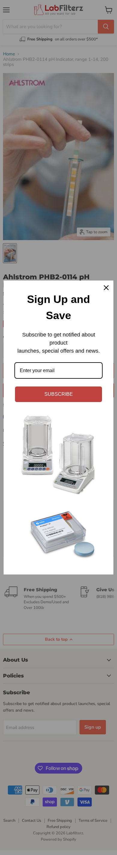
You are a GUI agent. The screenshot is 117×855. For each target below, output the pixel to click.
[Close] (106, 288)
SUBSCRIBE (58, 394)
